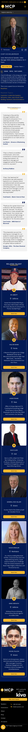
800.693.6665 (5, 2)
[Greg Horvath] (14, 588)
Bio (2, 71)
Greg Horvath (14, 603)
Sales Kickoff (15, 97)
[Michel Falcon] (14, 636)
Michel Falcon (14, 651)
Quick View (14, 313)
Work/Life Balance (18, 99)
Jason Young (13, 398)
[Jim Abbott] (14, 279)
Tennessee (6, 50)
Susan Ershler (14, 548)
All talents (4, 722)
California (15, 298)
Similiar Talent (18, 66)
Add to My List (6, 66)
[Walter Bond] (14, 329)
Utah (15, 454)
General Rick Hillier (14, 502)
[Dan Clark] (14, 435)
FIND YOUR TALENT (14, 699)
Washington (15, 551)
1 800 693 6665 (17, 704)
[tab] (2, 71)
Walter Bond (14, 345)
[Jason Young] (14, 383)
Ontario (15, 505)
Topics (11, 71)
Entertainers (4, 707)
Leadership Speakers (14, 95)
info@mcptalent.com (14, 2)
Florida (15, 348)
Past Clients (18, 71)
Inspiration (4, 95)
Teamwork (9, 99)
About (3, 711)
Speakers (3, 704)
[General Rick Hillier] (14, 486)
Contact (3, 718)
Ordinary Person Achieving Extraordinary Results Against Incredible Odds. (14, 613)
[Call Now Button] (3, 727)
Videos (6, 71)
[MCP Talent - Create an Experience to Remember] (8, 7)
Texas (15, 402)
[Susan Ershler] (14, 532)
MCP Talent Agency (11, 726)
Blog (2, 715)
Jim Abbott (14, 295)
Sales (9, 97)
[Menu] (25, 7)
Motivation (4, 97)
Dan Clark (14, 450)
